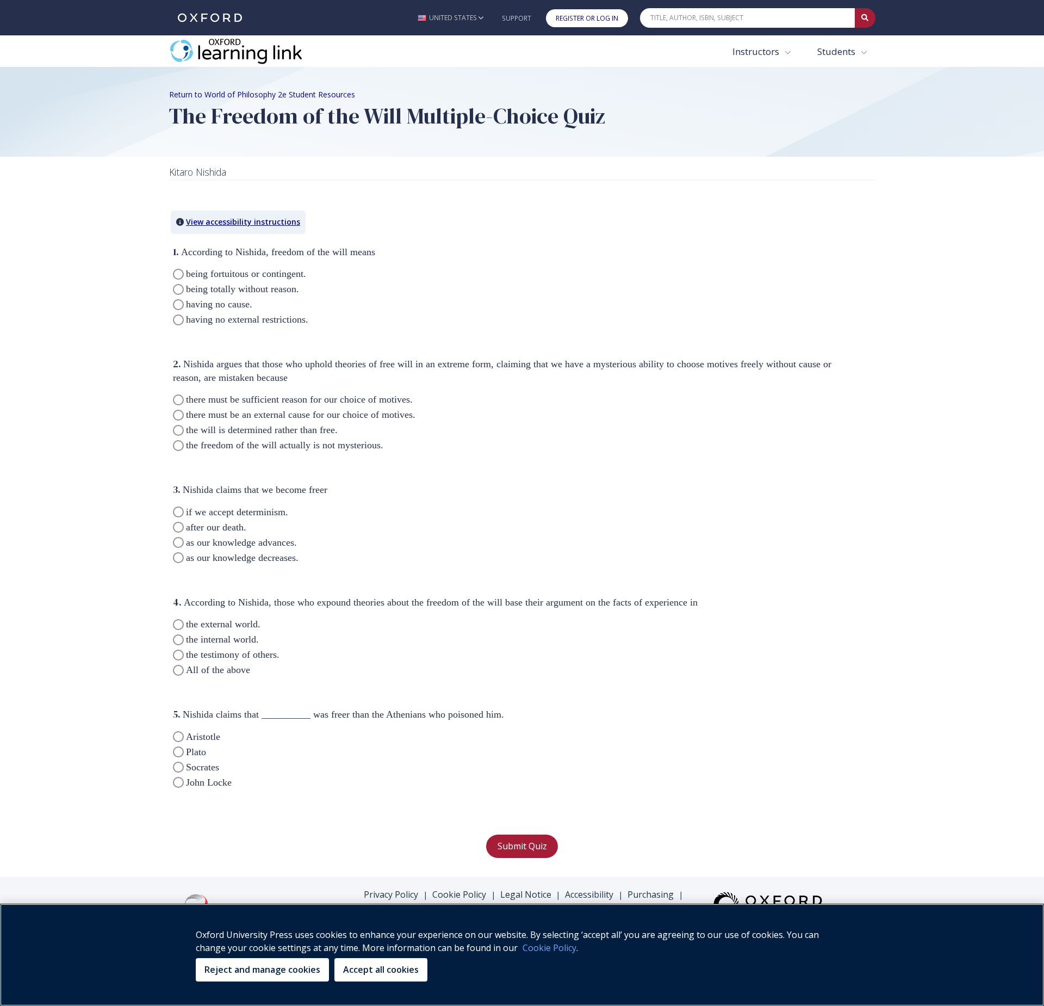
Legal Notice (525, 894)
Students (837, 51)
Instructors (756, 51)
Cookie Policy (459, 894)
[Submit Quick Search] (865, 18)
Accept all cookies (381, 970)
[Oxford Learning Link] (250, 51)
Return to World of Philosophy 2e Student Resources (262, 94)
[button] (450, 17)
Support (516, 18)
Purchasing (650, 894)
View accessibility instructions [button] (243, 222)
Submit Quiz (522, 846)
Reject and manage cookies (262, 970)
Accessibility (589, 894)
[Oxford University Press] (210, 18)
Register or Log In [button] (587, 18)
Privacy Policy (391, 894)
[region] (522, 955)
